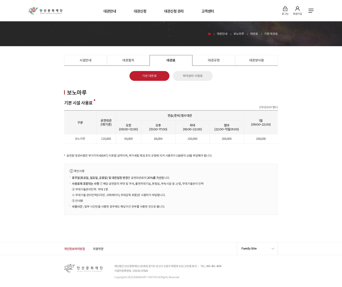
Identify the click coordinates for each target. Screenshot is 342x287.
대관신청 (140, 11)
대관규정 (214, 60)
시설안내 (85, 60)
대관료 (254, 34)
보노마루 (239, 34)
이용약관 (98, 249)
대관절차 (128, 60)
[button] (257, 248)
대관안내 (109, 11)
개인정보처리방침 (74, 249)
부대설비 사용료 (193, 76)
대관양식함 (256, 60)
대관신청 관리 (174, 11)
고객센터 (207, 11)
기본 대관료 (271, 34)
